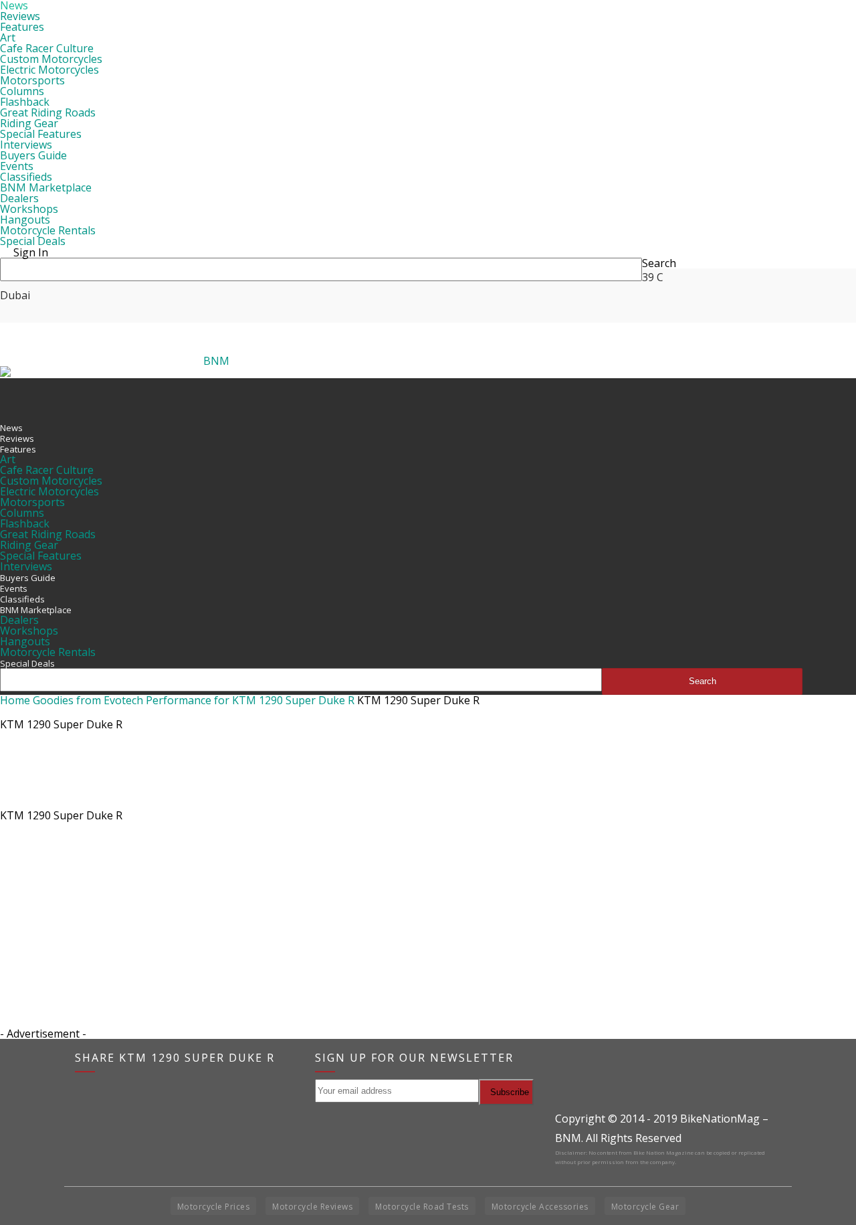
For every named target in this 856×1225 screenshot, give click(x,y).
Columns (22, 91)
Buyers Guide (33, 155)
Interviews (26, 144)
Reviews (20, 16)
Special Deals (33, 241)
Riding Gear (29, 123)
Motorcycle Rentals (48, 230)
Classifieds (26, 176)
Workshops (29, 208)
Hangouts (25, 219)
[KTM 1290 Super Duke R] (33, 800)
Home (15, 700)
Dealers (19, 198)
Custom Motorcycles (51, 59)
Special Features (41, 134)
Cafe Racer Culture (47, 48)
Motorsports (32, 80)
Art (7, 37)
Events (16, 166)
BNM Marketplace (46, 187)
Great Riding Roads (48, 112)
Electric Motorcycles (49, 69)
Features (22, 26)
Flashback (24, 101)
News (11, 428)
